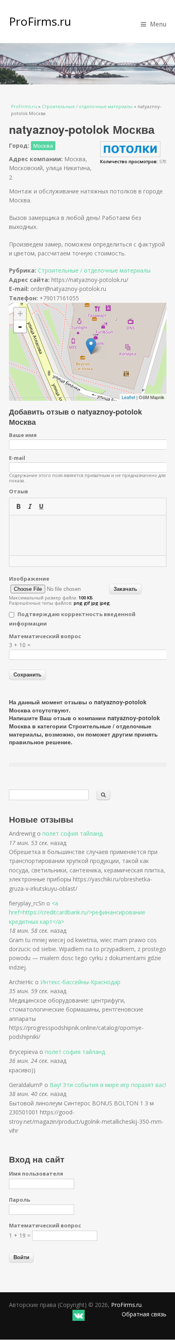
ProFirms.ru (40, 21)
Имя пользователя (36, 1173)
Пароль (19, 1199)
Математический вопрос (45, 636)
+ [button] (20, 313)
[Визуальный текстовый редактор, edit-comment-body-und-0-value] (87, 535)
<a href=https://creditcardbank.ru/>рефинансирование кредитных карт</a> (77, 912)
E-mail (17, 457)
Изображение (29, 578)
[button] (18, 506)
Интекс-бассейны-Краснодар (80, 982)
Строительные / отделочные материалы (87, 106)
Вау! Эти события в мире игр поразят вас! (108, 1085)
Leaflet (128, 397)
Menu (158, 24)
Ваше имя (23, 435)
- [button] (20, 326)
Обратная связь (144, 1314)
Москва (43, 145)
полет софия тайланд (72, 833)
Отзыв (18, 491)
